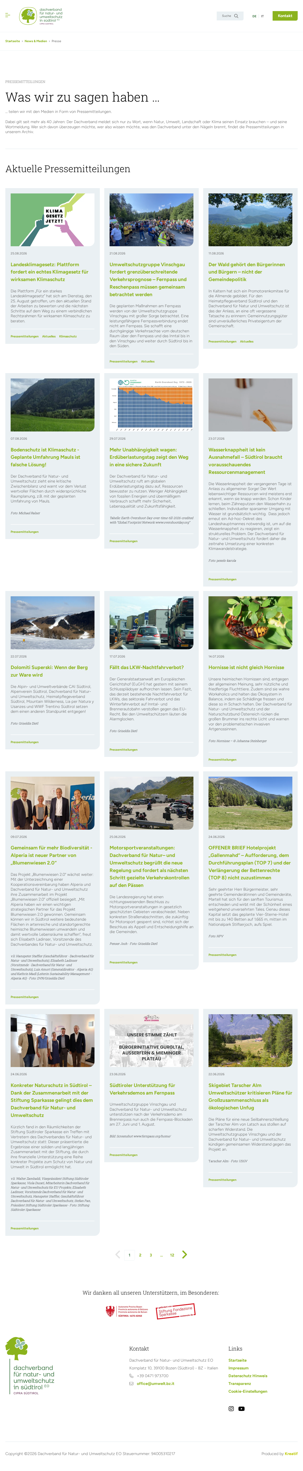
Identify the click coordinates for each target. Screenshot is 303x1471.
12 (172, 1255)
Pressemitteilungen (25, 336)
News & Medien (36, 41)
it (262, 16)
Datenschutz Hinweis (247, 1375)
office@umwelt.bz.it (155, 1383)
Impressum (238, 1368)
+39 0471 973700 (152, 1375)
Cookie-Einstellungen (247, 1391)
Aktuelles (49, 336)
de (254, 16)
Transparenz (239, 1383)
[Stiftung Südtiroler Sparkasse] (176, 1311)
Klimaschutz (68, 336)
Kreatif (291, 1453)
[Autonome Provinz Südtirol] (127, 1311)
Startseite (12, 41)
